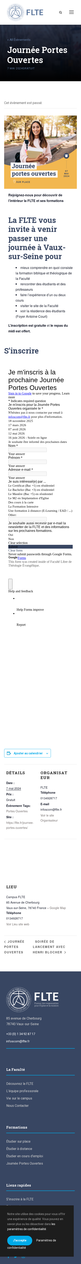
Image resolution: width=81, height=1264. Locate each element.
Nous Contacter (17, 1106)
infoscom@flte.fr (18, 1041)
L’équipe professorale (22, 1091)
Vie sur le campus (19, 1098)
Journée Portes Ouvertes (14, 946)
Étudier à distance (19, 1149)
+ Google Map (56, 908)
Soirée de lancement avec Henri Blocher (49, 946)
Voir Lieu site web (17, 924)
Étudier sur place (18, 1141)
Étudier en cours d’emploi (24, 1156)
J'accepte (19, 1240)
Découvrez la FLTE (19, 1084)
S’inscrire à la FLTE (19, 1199)
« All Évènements (19, 40)
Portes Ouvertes (17, 811)
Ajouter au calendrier (28, 753)
